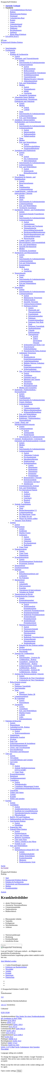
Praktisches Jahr (16, 827)
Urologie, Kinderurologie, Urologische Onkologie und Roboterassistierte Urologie (30, 440)
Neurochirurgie (20, 273)
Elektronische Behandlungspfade (30, 172)
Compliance (14, 780)
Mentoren (22, 860)
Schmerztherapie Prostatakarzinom (30, 618)
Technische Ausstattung (27, 95)
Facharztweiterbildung (32, 146)
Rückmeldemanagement (18, 745)
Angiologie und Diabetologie (25, 150)
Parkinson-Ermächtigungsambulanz (33, 366)
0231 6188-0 (18, 1035)
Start (7, 878)
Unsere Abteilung (25, 402)
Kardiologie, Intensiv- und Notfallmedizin (30, 210)
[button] (5, 1047)
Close (19, 1071)
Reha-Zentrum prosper (18, 682)
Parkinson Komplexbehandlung (35, 319)
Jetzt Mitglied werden (8, 961)
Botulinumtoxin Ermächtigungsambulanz (33, 358)
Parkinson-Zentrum (31, 306)
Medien (22, 85)
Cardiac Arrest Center (27, 240)
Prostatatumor (33, 476)
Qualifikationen (24, 398)
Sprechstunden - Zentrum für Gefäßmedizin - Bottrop (29, 659)
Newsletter (9, 969)
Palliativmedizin (29, 136)
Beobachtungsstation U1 (28, 510)
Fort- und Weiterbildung (28, 83)
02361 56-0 (17, 1041)
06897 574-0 (12, 1043)
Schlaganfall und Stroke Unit (34, 345)
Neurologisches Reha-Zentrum (35, 351)
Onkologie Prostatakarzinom (34, 610)
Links (21, 717)
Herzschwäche (29, 238)
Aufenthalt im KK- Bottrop (20, 727)
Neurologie (19, 287)
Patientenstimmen (25, 719)
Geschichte (28, 93)
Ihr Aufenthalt (20, 698)
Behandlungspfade (30, 386)
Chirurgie (27, 539)
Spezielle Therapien (31, 302)
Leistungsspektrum (26, 65)
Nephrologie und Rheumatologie (26, 253)
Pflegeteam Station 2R (27, 694)
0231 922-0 (13, 1027)
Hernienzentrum (29, 69)
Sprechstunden (10, 48)
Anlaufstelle (23, 584)
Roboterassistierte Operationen (35, 73)
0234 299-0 (12, 1020)
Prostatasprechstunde (31, 613)
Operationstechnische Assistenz (26, 813)
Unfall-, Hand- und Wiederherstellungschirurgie (25, 423)
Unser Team (23, 547)
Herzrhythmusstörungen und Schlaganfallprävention (34, 235)
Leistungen (23, 535)
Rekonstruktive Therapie (33, 478)
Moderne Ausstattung (22, 837)
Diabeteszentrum (21, 549)
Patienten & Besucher (13, 721)
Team (21, 112)
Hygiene (13, 739)
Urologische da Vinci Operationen (31, 680)
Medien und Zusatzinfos (28, 388)
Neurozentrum (20, 565)
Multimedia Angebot (17, 737)
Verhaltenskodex (21, 784)
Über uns (8, 754)
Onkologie (27, 541)
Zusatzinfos (19, 705)
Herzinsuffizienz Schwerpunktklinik (32, 242)
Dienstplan (27, 381)
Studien (22, 647)
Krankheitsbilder (11, 888)
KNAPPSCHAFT (12, 36)
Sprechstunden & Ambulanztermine (32, 62)
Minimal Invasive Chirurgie (34, 79)
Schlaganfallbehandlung (32, 412)
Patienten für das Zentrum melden (31, 645)
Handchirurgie (29, 435)
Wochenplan (28, 384)
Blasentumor (32, 467)
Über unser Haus (21, 839)
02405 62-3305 (13, 1045)
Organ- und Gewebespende (20, 747)
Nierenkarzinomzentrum (28, 625)
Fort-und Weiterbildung (27, 283)
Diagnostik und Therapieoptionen (34, 311)
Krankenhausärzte (25, 858)
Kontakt (13, 797)
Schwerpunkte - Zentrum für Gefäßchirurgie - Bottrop (29, 671)
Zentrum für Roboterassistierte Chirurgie (29, 674)
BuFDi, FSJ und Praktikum (20, 817)
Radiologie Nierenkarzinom (34, 637)
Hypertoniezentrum (22, 557)
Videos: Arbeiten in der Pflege (25, 842)
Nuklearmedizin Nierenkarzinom (29, 632)
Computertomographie (32, 408)
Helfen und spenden (17, 799)
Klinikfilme (19, 825)
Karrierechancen (20, 833)
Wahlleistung (14, 735)
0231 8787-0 (10, 1033)
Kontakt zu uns (20, 844)
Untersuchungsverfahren (32, 304)
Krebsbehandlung (30, 463)
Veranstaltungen (29, 89)
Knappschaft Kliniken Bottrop (12, 42)
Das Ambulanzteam (31, 159)
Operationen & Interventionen (30, 590)
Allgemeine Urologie (31, 455)
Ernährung (23, 531)
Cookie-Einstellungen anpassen (16, 965)
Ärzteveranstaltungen (22, 733)
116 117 (4, 1005)
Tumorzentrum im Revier (24, 594)
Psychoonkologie (30, 457)
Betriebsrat (14, 776)
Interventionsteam (30, 161)
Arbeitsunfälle (29, 433)
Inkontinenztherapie (31, 459)
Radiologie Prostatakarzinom (34, 615)
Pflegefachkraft (20, 815)
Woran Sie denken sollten (28, 518)
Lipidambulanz (29, 224)
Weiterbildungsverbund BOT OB (27, 850)
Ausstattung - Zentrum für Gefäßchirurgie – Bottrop (28, 663)
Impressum (9, 975)
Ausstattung (23, 709)
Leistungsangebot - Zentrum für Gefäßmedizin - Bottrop (30, 667)
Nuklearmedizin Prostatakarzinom (30, 607)
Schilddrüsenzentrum (31, 75)
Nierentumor (32, 471)
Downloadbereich (16, 750)
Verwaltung (14, 758)
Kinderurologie (29, 461)
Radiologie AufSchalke (27, 416)
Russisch (27, 500)
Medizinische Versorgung (33, 298)
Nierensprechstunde (31, 629)
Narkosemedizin (29, 134)
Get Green (14, 762)
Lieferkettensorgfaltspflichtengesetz (27, 788)
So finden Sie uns (25, 516)
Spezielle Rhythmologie (27, 247)
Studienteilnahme (34, 328)
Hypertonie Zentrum (26, 563)
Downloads (23, 651)
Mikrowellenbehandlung (32, 410)
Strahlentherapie (29, 643)
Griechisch (27, 498)
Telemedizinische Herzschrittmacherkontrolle (33, 229)
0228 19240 (5, 1012)
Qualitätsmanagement (18, 778)
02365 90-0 (9, 1037)
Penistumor (32, 473)
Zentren (13, 523)
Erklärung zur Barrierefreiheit (16, 967)
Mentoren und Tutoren (32, 379)
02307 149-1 (11, 1031)
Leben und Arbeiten (22, 835)
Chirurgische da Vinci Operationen (31, 678)
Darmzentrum (20, 527)
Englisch (27, 496)
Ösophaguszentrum (22, 568)
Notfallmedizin (24, 187)
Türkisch (27, 502)
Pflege (12, 764)
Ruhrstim (18, 570)
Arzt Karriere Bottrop (18, 821)
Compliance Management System (27, 786)
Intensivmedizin (29, 132)
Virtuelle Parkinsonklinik (34, 331)
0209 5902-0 (20, 1029)
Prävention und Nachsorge (33, 226)
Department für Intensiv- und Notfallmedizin (25, 178)
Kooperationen (24, 265)
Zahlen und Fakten (17, 792)
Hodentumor (32, 469)
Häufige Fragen (24, 533)
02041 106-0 (17, 1025)
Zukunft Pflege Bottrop (18, 829)
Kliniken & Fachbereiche (19, 54)
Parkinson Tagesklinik (36, 326)
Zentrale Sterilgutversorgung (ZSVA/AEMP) (25, 769)
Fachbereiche (10, 50)
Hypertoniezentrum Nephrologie (31, 561)
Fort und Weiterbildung (27, 263)
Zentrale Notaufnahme (23, 504)
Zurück (12, 52)
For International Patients (28, 490)
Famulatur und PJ (30, 377)
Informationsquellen (35, 316)
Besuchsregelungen (26, 183)
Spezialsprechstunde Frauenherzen (31, 214)
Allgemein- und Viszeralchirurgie (27, 58)
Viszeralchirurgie (30, 77)
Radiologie (28, 545)
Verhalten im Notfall (26, 592)
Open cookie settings (8, 1071)
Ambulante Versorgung (27, 353)
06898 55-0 (13, 1039)
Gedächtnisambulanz (31, 361)
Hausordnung (24, 702)
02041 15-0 (11, 1022)
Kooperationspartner (26, 600)
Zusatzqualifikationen (31, 148)
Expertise (22, 588)
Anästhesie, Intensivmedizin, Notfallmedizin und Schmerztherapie (28, 121)
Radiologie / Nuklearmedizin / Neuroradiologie (25, 391)
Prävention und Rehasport (19, 752)
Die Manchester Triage (27, 514)
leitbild (26, 91)
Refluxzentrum (29, 71)
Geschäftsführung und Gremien (21, 760)
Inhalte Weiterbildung (27, 856)
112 (2, 997)
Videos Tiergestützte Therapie (37, 341)
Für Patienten (24, 578)
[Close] (2, 991)
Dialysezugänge (25, 586)
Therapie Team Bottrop (23, 521)
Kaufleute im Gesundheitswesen (26, 811)
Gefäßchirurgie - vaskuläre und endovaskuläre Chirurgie (26, 192)
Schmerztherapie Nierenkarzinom (30, 640)
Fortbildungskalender (26, 854)
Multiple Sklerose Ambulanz (34, 363)
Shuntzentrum (20, 580)
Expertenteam (33, 314)
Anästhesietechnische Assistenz (26, 809)
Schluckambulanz (30, 369)
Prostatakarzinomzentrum (28, 602)
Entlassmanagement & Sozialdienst (22, 743)
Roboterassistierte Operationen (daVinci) (32, 481)
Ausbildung (28, 375)
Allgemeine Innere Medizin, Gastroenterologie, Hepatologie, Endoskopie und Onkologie (26, 99)
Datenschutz (9, 977)
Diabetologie (23, 555)
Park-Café (13, 741)
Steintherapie (28, 484)
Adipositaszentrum (30, 81)
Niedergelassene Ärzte (27, 862)
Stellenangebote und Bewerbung (22, 819)
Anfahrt (13, 794)
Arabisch (27, 494)
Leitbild (26, 110)
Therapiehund (33, 334)
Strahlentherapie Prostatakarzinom (30, 622)
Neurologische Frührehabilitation (30, 348)
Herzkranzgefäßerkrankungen (34, 232)
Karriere (8, 801)
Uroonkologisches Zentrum (29, 486)
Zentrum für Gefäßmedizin (24, 653)
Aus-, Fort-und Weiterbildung (29, 371)
